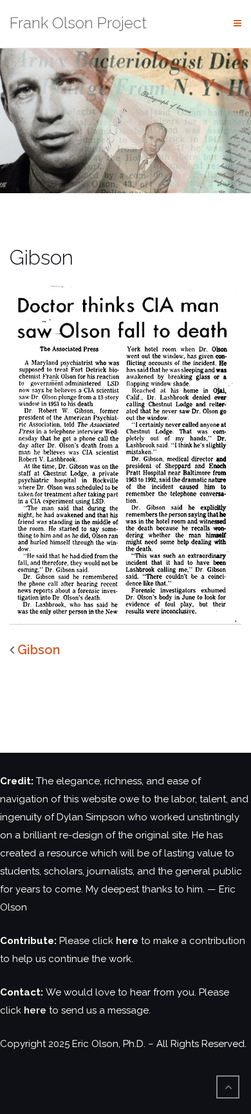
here (127, 941)
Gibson (38, 649)
